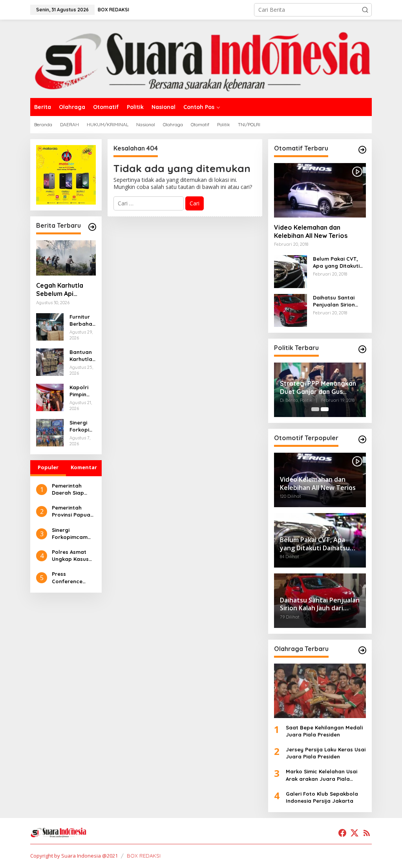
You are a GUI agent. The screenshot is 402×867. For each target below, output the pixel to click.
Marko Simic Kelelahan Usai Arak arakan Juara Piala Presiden (321, 775)
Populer (48, 467)
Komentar (84, 467)
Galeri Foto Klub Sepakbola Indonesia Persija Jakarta (322, 797)
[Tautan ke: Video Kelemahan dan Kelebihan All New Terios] (320, 190)
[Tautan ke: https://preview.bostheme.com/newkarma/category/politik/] (362, 349)
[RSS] (367, 833)
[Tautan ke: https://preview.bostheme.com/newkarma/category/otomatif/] (362, 149)
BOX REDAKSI (144, 855)
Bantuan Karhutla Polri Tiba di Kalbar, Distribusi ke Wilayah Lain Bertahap (82, 356)
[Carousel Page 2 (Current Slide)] (325, 409)
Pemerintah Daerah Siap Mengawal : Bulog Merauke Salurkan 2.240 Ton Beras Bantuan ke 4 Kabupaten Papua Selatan (71, 489)
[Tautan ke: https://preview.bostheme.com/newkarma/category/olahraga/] (362, 650)
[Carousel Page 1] (315, 409)
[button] (365, 9)
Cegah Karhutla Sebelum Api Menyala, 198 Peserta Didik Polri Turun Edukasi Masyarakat (64, 289)
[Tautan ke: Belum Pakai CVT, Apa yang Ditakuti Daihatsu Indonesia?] (290, 271)
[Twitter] (354, 833)
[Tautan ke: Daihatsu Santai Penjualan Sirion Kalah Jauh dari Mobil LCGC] (290, 310)
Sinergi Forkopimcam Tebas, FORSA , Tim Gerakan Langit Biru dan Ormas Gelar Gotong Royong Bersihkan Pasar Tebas (82, 426)
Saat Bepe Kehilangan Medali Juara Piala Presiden (324, 731)
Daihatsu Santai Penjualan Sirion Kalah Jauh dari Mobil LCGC (334, 301)
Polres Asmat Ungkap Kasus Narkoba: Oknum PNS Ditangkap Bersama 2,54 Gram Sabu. (73, 555)
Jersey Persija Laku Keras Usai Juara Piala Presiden (325, 753)
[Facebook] (342, 833)
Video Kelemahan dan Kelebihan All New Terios (310, 231)
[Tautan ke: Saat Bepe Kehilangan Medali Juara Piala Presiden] (320, 691)
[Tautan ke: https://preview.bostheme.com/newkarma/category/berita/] (92, 227)
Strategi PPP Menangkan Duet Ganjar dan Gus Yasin (318, 387)
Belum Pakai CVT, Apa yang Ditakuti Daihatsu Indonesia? (339, 262)
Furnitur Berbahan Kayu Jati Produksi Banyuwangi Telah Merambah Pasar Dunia (82, 320)
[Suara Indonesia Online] (201, 58)
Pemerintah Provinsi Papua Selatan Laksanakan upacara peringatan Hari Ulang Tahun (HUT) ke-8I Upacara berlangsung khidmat (73, 511)
